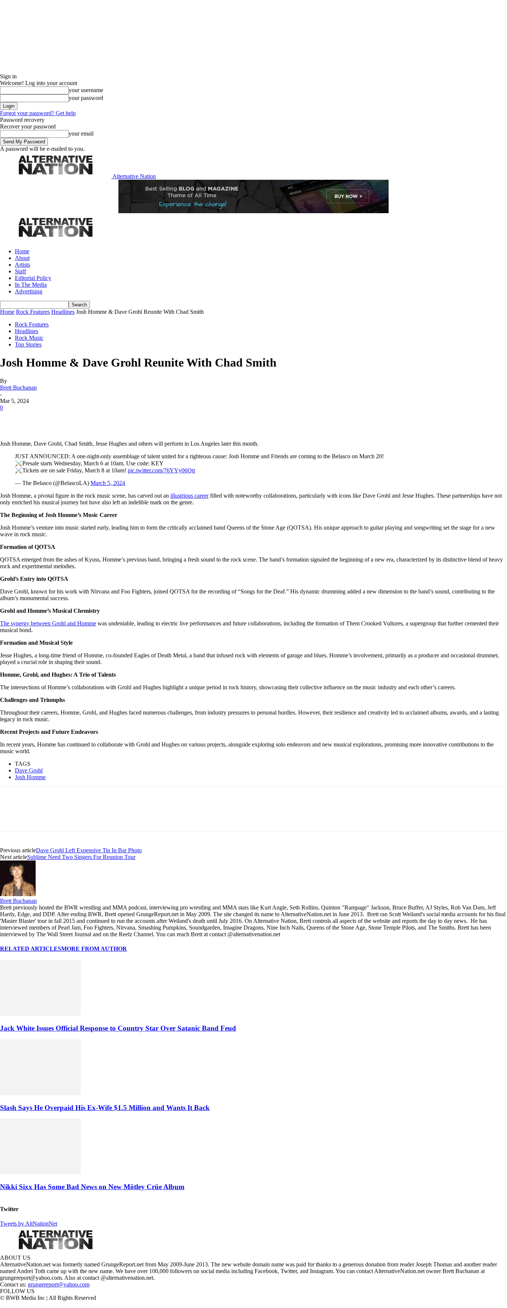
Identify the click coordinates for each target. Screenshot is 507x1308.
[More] (116, 419)
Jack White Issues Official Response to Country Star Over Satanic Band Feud (118, 1028)
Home (22, 251)
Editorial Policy (33, 278)
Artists (22, 264)
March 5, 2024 (108, 483)
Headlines (63, 312)
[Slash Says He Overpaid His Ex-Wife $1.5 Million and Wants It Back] (40, 1093)
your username (86, 90)
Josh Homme (30, 777)
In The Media (31, 285)
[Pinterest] (64, 418)
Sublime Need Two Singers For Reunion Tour (81, 857)
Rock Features (33, 312)
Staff (20, 271)
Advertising (28, 291)
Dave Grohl (29, 770)
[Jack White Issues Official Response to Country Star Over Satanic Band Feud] (40, 1014)
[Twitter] (38, 418)
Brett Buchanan (18, 387)
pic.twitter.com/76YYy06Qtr (161, 470)
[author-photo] (18, 894)
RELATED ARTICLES (30, 949)
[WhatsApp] (90, 418)
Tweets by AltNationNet (28, 1223)
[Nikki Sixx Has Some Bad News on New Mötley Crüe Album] (40, 1172)
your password (86, 98)
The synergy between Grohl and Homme (48, 623)
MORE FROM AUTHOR (94, 949)
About (22, 258)
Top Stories (28, 344)
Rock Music (29, 338)
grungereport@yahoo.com (58, 1284)
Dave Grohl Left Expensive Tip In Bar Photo (89, 850)
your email (81, 133)
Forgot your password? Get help (38, 113)
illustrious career (189, 495)
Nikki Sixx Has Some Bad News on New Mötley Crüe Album (92, 1187)
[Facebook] (12, 418)
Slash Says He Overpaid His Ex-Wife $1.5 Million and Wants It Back (105, 1108)
